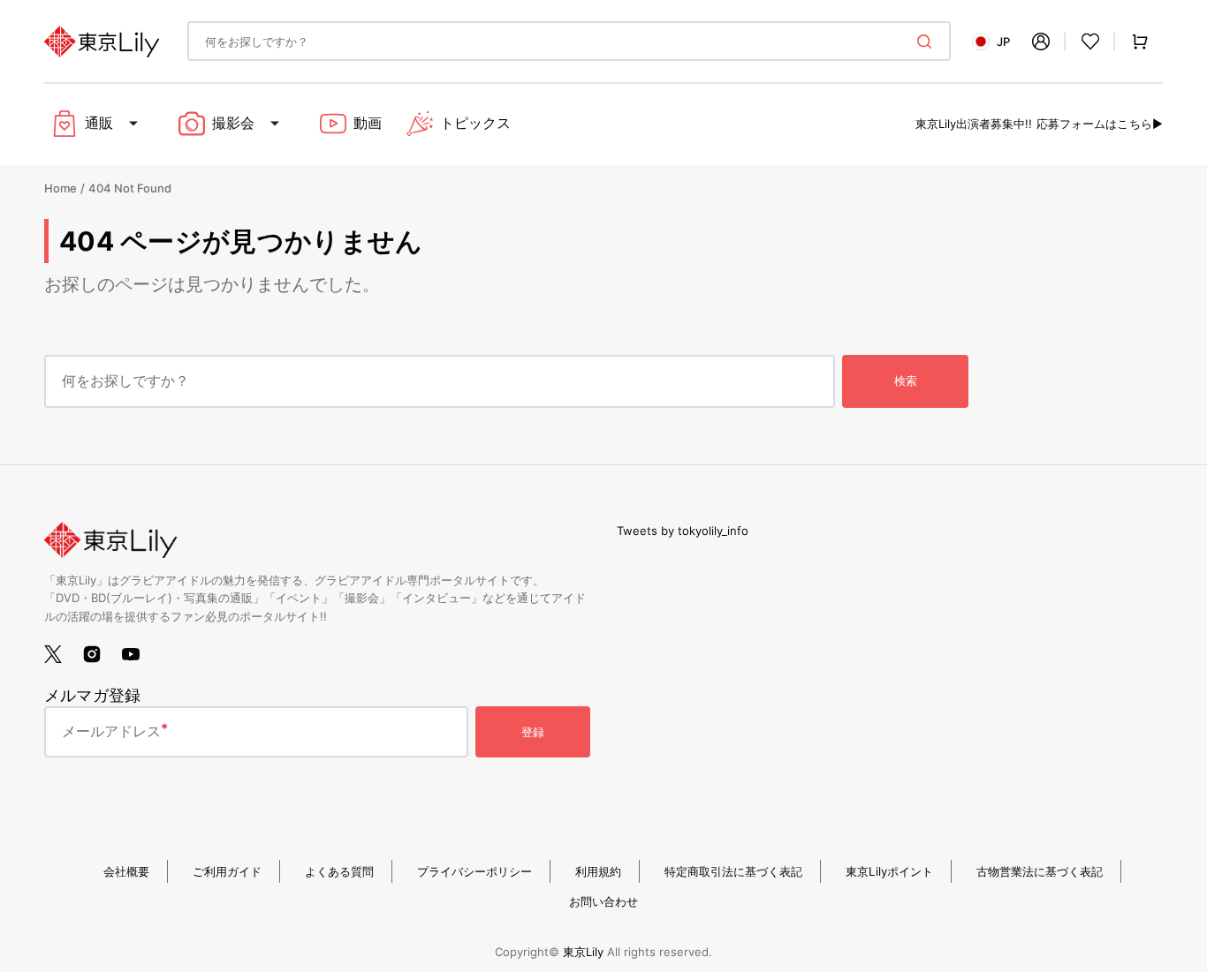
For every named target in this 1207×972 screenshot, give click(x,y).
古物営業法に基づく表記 (1039, 871)
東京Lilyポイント (889, 871)
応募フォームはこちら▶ (1099, 124)
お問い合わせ (603, 901)
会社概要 (126, 871)
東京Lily (583, 952)
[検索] (928, 41)
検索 (905, 380)
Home (60, 188)
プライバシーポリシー (474, 871)
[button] (1040, 41)
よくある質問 (339, 871)
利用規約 (598, 871)
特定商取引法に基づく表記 (733, 871)
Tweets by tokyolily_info (682, 531)
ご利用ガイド (227, 871)
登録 (532, 732)
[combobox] (569, 41)
